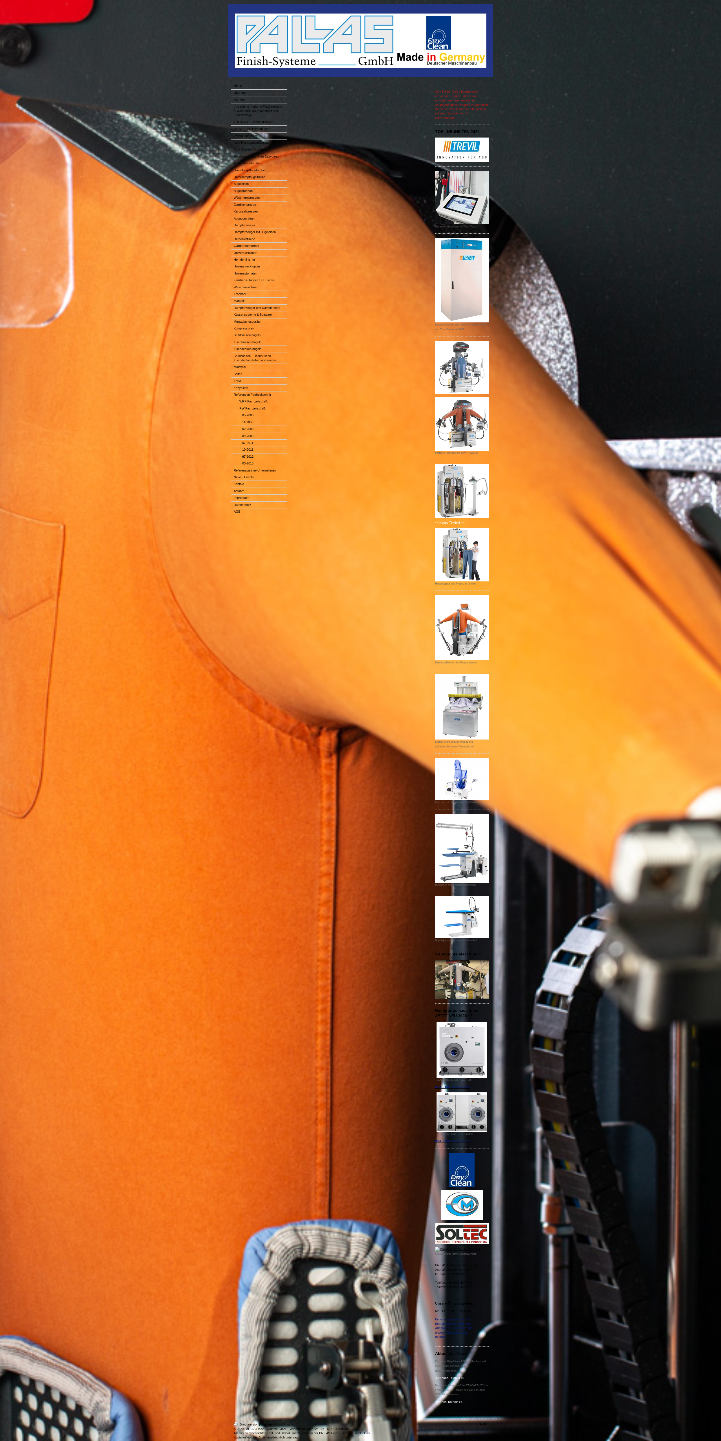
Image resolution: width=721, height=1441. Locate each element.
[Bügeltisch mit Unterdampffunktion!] (462, 848)
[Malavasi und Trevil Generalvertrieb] (462, 1249)
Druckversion (249, 1424)
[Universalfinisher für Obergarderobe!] (462, 627)
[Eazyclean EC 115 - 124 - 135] (462, 1050)
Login (483, 1423)
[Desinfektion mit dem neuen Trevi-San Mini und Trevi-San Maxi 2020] (462, 280)
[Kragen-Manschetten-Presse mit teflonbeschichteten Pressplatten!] (462, 707)
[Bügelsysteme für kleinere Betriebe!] (462, 917)
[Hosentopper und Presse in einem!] (462, 554)
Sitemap (266, 1424)
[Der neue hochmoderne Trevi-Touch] (462, 197)
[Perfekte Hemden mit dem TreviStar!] (462, 424)
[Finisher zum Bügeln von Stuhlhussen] (462, 779)
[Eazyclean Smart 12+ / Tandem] (462, 1112)
